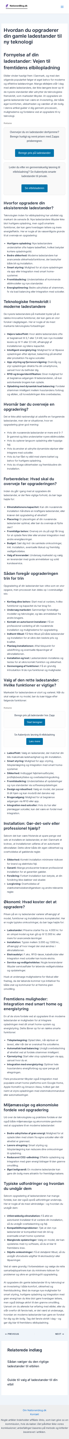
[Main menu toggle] (62, 6)
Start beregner (34, 722)
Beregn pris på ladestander (34, 153)
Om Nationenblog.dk (34, 1410)
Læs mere (34, 741)
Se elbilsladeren (34, 188)
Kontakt (34, 1414)
